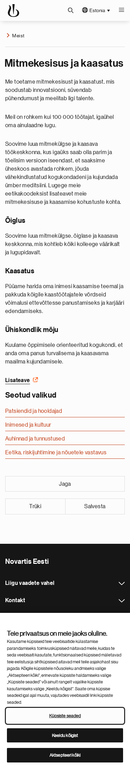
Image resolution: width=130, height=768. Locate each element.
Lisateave (17, 380)
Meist (18, 35)
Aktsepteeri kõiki (65, 755)
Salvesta (94, 506)
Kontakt (122, 601)
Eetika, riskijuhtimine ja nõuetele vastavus (55, 452)
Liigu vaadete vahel (122, 583)
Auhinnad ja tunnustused (35, 439)
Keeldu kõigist (65, 735)
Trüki (35, 506)
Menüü (121, 10)
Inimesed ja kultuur (28, 425)
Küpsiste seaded (65, 715)
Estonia (97, 10)
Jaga (65, 484)
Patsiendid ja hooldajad (33, 411)
